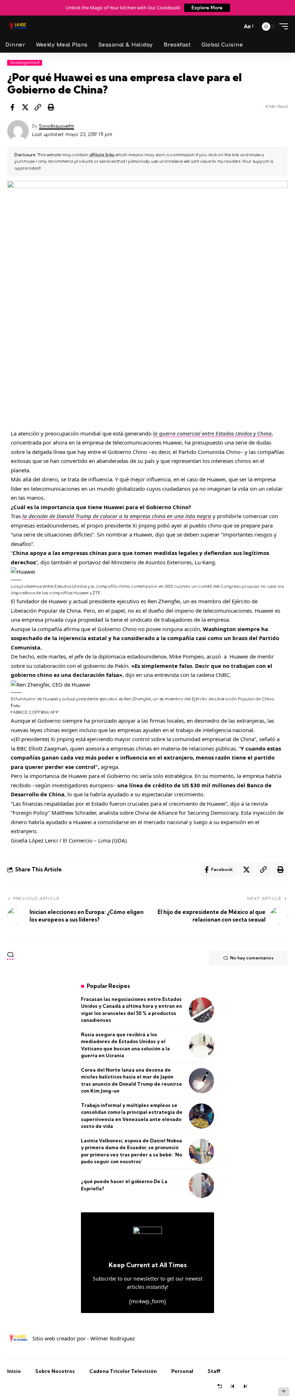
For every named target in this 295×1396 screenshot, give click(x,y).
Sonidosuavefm (56, 126)
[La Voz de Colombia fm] (18, 26)
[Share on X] (25, 107)
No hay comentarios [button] (251, 957)
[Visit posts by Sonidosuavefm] (18, 131)
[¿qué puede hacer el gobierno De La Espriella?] (201, 1185)
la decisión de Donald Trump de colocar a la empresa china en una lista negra (116, 516)
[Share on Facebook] (12, 107)
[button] (233, 26)
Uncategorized (25, 63)
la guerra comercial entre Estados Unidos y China (212, 433)
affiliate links (101, 155)
